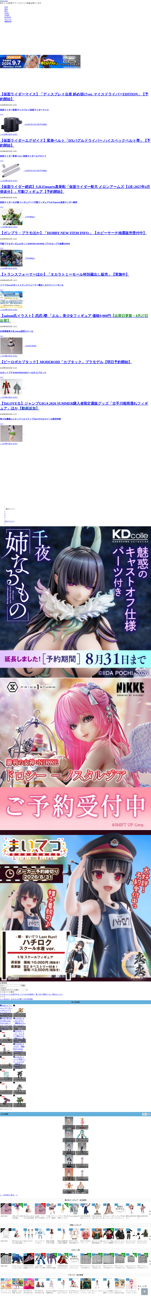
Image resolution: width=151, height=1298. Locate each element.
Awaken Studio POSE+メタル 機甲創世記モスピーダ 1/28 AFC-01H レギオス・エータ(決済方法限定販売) (40, 1267)
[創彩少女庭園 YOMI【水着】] (51, 1239)
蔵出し (41, 285)
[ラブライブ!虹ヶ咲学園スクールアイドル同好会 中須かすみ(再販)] (63, 1214)
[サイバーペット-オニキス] (69, 1161)
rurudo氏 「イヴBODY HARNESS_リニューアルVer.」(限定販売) (40, 1217)
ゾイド (3, 285)
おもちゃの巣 (16, 999)
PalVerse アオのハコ (28, 1242)
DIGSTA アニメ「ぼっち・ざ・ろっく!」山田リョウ (69, 1179)
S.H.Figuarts (54, 202)
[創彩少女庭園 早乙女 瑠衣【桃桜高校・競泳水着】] (63, 1239)
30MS (30, 244)
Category (3, 990)
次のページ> (9, 521)
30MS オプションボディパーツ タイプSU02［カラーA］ (6, 1041)
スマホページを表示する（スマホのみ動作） (17, 994)
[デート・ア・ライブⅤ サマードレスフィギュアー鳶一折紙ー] (6, 1289)
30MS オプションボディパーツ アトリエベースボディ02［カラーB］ (6, 1092)
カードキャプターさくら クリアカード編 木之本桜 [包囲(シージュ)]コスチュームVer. (82, 1127)
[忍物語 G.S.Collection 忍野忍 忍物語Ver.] (82, 1187)
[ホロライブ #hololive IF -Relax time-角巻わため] (120, 1289)
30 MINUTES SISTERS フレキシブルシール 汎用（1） (6, 1080)
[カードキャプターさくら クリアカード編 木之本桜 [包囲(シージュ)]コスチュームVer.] (82, 1123)
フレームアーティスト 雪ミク (40, 1242)
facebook (7, 17)
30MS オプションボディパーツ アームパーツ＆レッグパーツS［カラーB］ (6, 1067)
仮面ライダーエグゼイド (34, 156)
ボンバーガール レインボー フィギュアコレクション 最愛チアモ (131, 1292)
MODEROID (21, 372)
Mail (6, 9)
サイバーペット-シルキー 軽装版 (68, 1127)
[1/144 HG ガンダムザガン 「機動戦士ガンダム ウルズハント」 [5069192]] (19, 1023)
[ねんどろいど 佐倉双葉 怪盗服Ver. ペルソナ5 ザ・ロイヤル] (97, 1239)
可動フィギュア (41, 202)
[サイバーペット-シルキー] (69, 1136)
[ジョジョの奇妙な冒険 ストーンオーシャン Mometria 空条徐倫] (108, 1289)
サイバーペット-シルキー (68, 1140)
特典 (59, 419)
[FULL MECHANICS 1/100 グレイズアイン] (19, 1075)
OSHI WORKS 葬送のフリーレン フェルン (85, 1217)
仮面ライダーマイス (39, 110)
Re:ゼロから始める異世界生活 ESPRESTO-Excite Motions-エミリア (51, 1292)
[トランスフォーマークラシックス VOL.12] (74, 1264)
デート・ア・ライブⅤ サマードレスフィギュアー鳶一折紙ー (6, 1292)
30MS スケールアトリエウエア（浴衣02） (6, 1105)
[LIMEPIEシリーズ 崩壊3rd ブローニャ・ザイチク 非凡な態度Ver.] (82, 1148)
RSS (6, 11)
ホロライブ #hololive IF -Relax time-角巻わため (119, 1292)
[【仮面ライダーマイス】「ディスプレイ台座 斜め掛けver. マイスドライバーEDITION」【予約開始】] (11, 132)
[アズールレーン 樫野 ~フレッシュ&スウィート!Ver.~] (108, 1214)
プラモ (48, 244)
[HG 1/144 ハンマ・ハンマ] (19, 1101)
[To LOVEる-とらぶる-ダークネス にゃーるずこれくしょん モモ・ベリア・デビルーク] (63, 1289)
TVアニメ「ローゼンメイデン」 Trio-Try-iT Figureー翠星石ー (85, 1292)
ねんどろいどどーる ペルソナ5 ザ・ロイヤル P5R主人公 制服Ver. (120, 1242)
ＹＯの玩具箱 (27, 999)
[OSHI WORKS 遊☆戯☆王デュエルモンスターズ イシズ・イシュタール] (97, 1214)
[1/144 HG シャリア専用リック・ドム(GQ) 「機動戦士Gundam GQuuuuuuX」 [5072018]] (19, 1062)
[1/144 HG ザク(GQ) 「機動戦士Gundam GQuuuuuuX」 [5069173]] (19, 1049)
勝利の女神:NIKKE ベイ (142, 1217)
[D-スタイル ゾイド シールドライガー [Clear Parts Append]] (17, 1264)
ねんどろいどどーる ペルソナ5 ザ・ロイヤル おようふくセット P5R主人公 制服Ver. (131, 1242)
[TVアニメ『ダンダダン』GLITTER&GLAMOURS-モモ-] (97, 1289)
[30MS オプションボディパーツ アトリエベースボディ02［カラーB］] (6, 1088)
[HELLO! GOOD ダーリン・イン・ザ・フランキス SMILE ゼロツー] (85, 1239)
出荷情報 (4, 331)
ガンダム (15, 244)
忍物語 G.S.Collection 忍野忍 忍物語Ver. (82, 1191)
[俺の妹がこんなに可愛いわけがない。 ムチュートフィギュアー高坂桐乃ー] (17, 1289)
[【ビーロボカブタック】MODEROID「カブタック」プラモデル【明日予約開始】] (11, 395)
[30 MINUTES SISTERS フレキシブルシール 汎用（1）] (6, 1075)
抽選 (61, 244)
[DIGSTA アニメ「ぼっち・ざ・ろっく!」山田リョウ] (69, 1174)
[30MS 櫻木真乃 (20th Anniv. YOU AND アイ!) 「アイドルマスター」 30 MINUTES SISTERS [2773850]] (6, 1023)
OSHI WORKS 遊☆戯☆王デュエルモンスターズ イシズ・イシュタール (97, 1217)
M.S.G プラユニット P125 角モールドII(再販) (85, 1267)
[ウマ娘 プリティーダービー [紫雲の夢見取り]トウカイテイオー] (51, 1214)
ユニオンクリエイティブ (22, 419)
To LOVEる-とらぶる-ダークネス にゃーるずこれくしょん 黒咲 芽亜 (74, 1292)
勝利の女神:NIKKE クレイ (131, 1217)
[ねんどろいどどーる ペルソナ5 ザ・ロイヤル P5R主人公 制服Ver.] (120, 1239)
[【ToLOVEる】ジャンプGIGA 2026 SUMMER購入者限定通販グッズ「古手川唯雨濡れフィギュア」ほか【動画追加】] (11, 441)
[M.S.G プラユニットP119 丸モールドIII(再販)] (120, 1264)
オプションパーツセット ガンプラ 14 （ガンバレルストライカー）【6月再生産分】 (20, 1015)
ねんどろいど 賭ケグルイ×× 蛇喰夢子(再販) (108, 1242)
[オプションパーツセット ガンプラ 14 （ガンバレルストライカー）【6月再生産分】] (19, 1011)
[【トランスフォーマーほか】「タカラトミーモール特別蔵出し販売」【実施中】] (11, 307)
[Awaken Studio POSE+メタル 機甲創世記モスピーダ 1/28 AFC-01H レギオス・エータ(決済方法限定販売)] (40, 1264)
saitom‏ (18, 331)
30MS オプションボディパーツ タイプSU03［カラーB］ (6, 1054)
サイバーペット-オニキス (68, 1166)
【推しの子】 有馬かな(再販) (17, 1217)
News (8, 285)
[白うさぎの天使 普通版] (82, 1174)
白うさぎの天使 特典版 (82, 1166)
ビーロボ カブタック (36, 372)
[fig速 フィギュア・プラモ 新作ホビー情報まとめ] (4, 1)
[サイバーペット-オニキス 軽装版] (69, 1148)
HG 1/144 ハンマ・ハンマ (20, 1105)
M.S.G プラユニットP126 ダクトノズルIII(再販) (142, 1267)
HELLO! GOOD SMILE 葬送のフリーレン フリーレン (74, 1242)
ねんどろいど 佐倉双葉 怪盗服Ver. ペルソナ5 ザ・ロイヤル (97, 1242)
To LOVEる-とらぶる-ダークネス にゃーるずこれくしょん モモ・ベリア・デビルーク (63, 1292)
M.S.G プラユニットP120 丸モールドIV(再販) (131, 1267)
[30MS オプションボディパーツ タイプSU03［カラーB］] (6, 1049)
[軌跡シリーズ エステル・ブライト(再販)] (69, 1187)
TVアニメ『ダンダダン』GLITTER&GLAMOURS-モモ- (97, 1292)
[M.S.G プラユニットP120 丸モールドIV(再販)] (131, 1264)
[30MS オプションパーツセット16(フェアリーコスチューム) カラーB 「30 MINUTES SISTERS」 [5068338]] (6, 1011)
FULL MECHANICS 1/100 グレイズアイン (19, 1080)
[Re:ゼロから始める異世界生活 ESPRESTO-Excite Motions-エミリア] (51, 1289)
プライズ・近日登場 (75, 1275)
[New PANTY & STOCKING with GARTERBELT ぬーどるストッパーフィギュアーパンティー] (28, 1289)
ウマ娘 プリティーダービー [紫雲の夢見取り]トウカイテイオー (51, 1217)
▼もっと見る (142, 1287)
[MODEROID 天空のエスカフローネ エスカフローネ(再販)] (63, 1264)
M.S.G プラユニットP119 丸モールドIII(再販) (120, 1267)
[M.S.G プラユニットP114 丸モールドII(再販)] (108, 1264)
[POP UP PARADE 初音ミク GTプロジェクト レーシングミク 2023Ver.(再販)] (82, 1136)
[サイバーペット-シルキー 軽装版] (69, 1123)
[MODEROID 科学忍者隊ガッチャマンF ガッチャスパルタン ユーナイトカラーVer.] (28, 1264)
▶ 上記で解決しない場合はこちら (49, 994)
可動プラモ (5, 244)
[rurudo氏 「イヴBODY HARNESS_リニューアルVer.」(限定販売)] (6, 1214)
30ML (42, 244)
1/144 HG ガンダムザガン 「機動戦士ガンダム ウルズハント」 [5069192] (20, 1028)
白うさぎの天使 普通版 (82, 1179)
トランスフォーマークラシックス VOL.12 (74, 1267)
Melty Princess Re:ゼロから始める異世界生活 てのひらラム (28, 1217)
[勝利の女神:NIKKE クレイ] (131, 1214)
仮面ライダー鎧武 (68, 202)
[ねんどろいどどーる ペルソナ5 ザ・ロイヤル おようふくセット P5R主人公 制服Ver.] (131, 1239)
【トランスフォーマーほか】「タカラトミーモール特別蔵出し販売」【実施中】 (64, 274)
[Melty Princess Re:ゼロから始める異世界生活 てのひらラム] (28, 1214)
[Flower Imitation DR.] (74, 1214)
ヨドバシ (7, 19)
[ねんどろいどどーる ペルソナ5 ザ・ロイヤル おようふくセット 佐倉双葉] (142, 1239)
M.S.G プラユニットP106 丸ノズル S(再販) (97, 1267)
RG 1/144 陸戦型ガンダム (20, 1092)
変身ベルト (18, 156)
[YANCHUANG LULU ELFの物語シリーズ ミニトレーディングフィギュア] (6, 1239)
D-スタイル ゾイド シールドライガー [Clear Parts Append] (17, 1267)
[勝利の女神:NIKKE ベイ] (142, 1214)
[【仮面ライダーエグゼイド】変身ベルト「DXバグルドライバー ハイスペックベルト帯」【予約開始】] (11, 178)
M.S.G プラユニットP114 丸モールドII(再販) (108, 1267)
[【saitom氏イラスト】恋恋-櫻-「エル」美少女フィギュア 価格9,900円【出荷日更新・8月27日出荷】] (11, 353)
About (6, 13)
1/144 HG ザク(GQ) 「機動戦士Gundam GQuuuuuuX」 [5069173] (19, 1054)
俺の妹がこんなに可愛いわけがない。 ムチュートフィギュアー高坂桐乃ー (17, 1292)
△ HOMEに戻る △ (9, 1195)
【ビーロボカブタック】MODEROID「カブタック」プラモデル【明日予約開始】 (66, 362)
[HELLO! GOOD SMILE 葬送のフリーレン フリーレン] (74, 1239)
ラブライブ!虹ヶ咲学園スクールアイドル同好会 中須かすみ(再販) (63, 1217)
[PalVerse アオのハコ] (28, 1239)
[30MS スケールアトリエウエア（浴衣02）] (6, 1101)
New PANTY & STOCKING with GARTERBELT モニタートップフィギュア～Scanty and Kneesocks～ (40, 1292)
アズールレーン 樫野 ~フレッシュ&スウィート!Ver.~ (108, 1217)
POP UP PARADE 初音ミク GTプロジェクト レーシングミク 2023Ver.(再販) (82, 1140)
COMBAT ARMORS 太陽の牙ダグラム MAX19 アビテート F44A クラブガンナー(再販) (51, 1267)
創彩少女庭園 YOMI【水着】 (50, 1242)
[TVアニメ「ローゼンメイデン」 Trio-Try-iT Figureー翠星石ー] (85, 1289)
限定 (55, 419)
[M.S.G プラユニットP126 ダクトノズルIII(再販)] (142, 1264)
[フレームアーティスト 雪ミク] (40, 1239)
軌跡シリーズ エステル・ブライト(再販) (69, 1191)
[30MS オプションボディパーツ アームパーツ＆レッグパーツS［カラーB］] (6, 1062)
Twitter (6, 15)
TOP (6, 7)
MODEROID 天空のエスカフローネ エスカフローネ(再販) (63, 1267)
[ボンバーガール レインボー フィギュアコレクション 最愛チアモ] (131, 1289)
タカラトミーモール (54, 285)
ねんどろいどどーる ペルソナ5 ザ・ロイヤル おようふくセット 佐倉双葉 (142, 1242)
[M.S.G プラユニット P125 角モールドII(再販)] (6, 1264)
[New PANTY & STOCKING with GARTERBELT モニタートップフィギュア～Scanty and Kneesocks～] (40, 1289)
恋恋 (23, 331)
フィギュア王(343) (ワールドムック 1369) (120, 1217)
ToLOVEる (39, 419)
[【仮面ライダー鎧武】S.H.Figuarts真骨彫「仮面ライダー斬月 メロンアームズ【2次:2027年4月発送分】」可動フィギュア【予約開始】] (11, 224)
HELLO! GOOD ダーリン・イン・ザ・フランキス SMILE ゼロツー (85, 1242)
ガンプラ (55, 244)
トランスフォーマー (28, 285)
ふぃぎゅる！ (5, 999)
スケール (29, 331)
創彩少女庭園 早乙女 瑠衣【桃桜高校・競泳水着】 (63, 1242)
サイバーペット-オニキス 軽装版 (68, 1153)
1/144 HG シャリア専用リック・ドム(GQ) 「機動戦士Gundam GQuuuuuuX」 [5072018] (20, 1067)
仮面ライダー (6, 110)
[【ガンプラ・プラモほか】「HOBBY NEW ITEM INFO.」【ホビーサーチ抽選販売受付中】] (11, 266)
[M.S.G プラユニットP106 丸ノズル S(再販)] (97, 1264)
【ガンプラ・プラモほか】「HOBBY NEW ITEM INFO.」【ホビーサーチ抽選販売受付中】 (73, 233)
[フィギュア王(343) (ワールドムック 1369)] (120, 1214)
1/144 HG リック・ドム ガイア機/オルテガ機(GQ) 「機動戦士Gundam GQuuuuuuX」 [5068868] (20, 1041)
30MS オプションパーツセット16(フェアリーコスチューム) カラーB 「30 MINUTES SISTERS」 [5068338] (6, 1015)
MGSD (36, 244)
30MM (67, 244)
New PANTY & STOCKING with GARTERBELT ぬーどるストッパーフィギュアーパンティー (28, 1292)
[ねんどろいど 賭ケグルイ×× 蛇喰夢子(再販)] (108, 1239)
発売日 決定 (4, 1216)
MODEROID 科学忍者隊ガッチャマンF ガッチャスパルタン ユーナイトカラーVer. (28, 1267)
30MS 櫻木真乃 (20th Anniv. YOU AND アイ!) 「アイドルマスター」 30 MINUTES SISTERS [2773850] (6, 1028)
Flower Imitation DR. (74, 1216)
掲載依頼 (7, 21)
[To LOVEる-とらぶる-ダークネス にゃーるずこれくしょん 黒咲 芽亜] (74, 1289)
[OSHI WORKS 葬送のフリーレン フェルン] (85, 1214)
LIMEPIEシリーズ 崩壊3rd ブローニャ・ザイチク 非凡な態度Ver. (82, 1153)
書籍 (8, 419)
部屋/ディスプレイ (21, 110)
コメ (2, 114)
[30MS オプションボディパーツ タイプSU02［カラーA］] (6, 1036)
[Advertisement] (40, 74)
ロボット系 (75, 1250)
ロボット (23, 244)
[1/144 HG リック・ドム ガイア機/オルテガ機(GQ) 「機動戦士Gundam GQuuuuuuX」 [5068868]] (19, 1036)
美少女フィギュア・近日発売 (75, 1200)
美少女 (11, 331)
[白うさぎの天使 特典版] (82, 1161)
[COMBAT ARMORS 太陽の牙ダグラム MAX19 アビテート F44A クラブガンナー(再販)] (51, 1264)
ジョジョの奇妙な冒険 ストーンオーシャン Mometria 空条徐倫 (108, 1292)
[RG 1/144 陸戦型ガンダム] (19, 1088)
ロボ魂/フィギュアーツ (23, 202)
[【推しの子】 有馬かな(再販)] (17, 1214)
